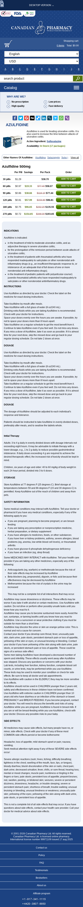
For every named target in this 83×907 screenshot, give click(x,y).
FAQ (41, 862)
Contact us (41, 847)
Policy (41, 855)
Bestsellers (41, 877)
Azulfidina (40, 157)
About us (41, 885)
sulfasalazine (54, 141)
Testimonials (41, 870)
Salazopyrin (53, 157)
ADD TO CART (68, 179)
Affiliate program (41, 893)
